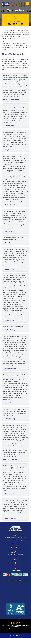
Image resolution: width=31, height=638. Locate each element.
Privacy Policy (15, 543)
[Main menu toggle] (27, 3)
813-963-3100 (16, 24)
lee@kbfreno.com (16, 570)
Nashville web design (15, 628)
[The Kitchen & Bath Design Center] (5, 4)
